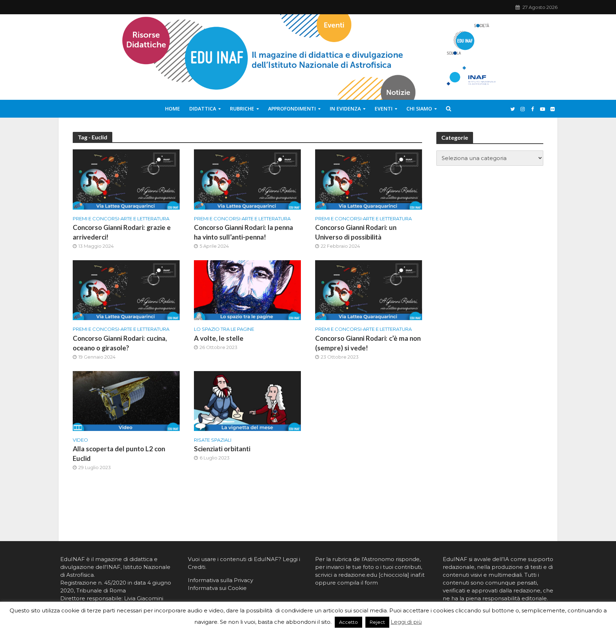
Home (172, 108)
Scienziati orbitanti (222, 449)
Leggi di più (406, 621)
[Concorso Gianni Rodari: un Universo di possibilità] (368, 179)
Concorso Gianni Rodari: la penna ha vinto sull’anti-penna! (243, 232)
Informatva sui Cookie (217, 588)
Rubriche (242, 108)
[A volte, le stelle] (247, 289)
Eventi (383, 108)
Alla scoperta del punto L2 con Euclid (119, 453)
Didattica (202, 108)
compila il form (357, 582)
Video (80, 440)
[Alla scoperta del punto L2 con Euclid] (126, 400)
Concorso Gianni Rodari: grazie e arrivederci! (122, 232)
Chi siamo (419, 108)
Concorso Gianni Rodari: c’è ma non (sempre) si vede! (368, 343)
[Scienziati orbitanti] (247, 400)
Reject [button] (377, 622)
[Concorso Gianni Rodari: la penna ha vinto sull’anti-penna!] (247, 179)
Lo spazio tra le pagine (224, 329)
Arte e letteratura (144, 218)
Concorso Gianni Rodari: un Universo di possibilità (355, 232)
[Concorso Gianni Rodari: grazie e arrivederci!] (126, 179)
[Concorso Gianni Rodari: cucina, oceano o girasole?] (126, 289)
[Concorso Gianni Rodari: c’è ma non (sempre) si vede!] (368, 289)
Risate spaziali (212, 440)
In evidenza (345, 108)
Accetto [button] (348, 622)
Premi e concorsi (96, 218)
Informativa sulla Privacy (220, 580)
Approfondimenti (292, 108)
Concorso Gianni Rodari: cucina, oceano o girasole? (120, 343)
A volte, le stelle (218, 338)
